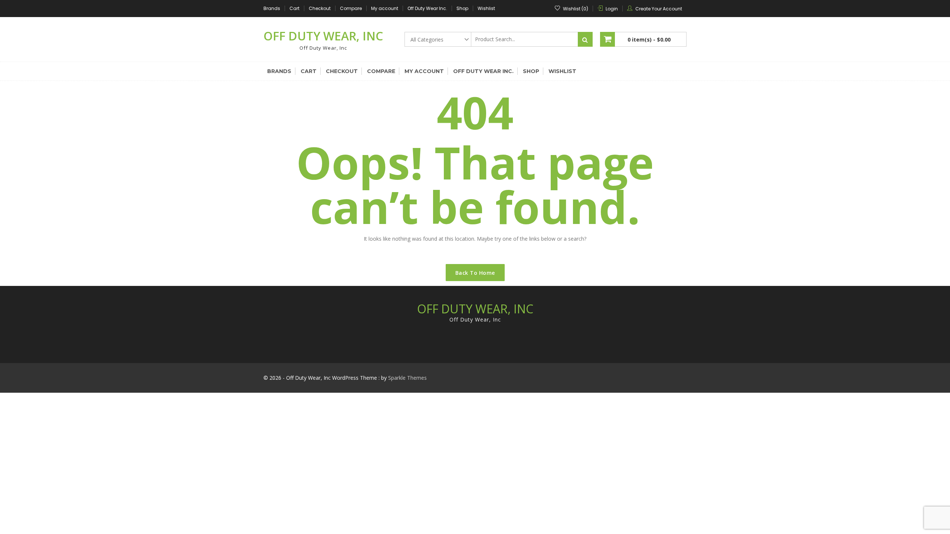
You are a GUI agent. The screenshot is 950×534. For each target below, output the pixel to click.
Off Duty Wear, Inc (323, 36)
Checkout (320, 8)
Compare (351, 8)
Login (612, 9)
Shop (462, 8)
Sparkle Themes (407, 377)
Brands (271, 8)
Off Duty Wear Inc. (427, 8)
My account (384, 8)
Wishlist (486, 8)
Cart (294, 8)
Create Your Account (658, 9)
